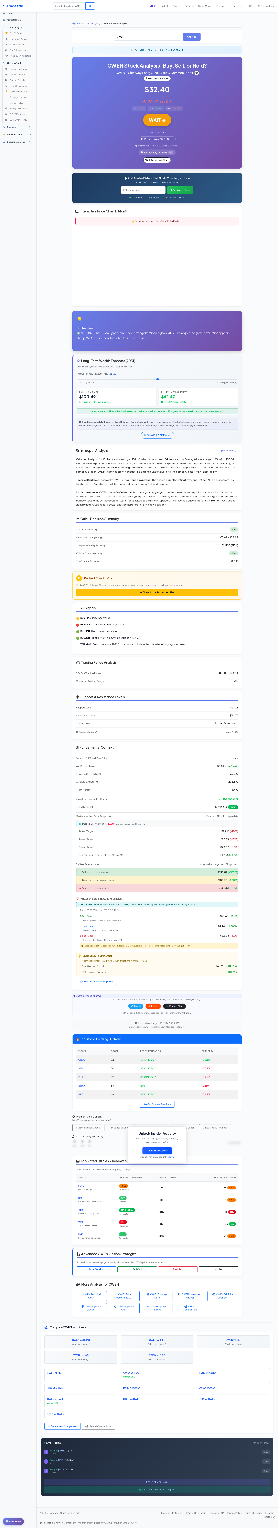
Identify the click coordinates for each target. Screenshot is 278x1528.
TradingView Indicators (20, 56)
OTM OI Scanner (17, 114)
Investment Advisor (19, 39)
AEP (80, 1068)
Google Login (268, 6)
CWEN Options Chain (126, 1308)
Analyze (191, 36)
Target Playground (18, 86)
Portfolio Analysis (18, 50)
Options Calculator (19, 80)
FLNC (81, 1186)
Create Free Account (157, 1150)
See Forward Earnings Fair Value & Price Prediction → (105, 344)
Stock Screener (17, 44)
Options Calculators (195, 1512)
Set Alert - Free (181, 190)
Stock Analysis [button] (14, 27)
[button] (154, 6)
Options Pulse (16, 103)
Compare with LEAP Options (97, 981)
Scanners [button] (12, 127)
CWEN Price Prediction (124, 1296)
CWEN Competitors (190, 1308)
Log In (170, 1156)
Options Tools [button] (14, 63)
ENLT (81, 1234)
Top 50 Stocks (16, 33)
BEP (80, 1198)
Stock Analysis (92, 23)
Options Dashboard (19, 69)
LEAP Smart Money (18, 120)
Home (10, 13)
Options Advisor (17, 74)
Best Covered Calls (18, 91)
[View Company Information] (196, 73)
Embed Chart (176, 1006)
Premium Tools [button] (14, 134)
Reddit (155, 1006)
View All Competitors (99, 1426)
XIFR (80, 1222)
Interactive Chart (159, 160)
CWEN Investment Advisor (192, 1296)
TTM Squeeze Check (119, 1127)
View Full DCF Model (158, 435)
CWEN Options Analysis (159, 1308)
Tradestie (15, 6)
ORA (80, 1210)
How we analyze (230, 450)
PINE (81, 1077)
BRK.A (81, 1085)
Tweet (137, 1006)
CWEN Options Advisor (93, 1308)
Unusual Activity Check (215, 1127)
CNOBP (82, 1059)
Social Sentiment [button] (16, 142)
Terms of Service (254, 1512)
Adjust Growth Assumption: (97, 374)
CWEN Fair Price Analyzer (225, 1296)
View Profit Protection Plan (158, 592)
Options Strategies (171, 1512)
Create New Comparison (63, 1426)
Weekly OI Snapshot (19, 108)
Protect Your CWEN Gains (158, 139)
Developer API (216, 1512)
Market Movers (14, 19)
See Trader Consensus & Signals (158, 1489)
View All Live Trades (158, 1481)
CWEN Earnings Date (158, 1296)
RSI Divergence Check (88, 1127)
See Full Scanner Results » (157, 1104)
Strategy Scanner (18, 97)
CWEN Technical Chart (92, 1296)
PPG (80, 1094)
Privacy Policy (234, 1512)
